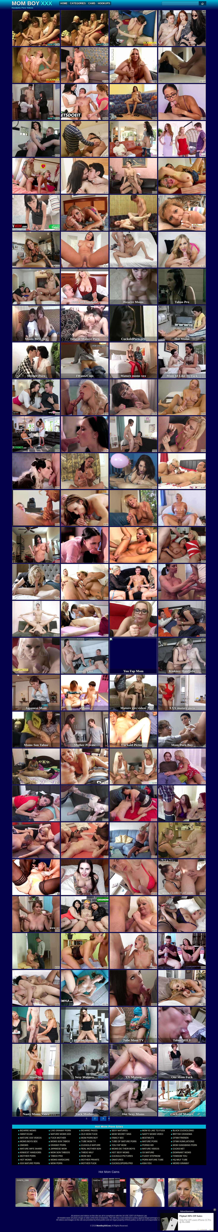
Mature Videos (150, 1148)
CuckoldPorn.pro (122, 1163)
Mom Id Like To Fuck (153, 1130)
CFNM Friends (180, 1138)
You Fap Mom (118, 1145)
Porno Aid (148, 1145)
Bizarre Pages (89, 1130)
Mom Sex (86, 1156)
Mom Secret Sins (121, 1134)
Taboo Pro (56, 1156)
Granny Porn (58, 1145)
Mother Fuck (88, 1163)
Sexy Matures (119, 1130)
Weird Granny (180, 1163)
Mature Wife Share (30, 1148)
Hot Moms (25, 1159)
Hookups (104, 3)
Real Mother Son (91, 1148)
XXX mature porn (29, 1163)
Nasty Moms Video (152, 1134)
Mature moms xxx (60, 1134)
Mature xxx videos (30, 1138)
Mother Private (90, 1159)
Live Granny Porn (60, 1130)
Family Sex (117, 1138)
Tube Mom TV (88, 1141)
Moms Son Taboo (60, 1141)
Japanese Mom (58, 1148)
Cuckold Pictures (122, 1156)
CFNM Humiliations (183, 1141)
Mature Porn (149, 1141)
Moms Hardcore (59, 1159)
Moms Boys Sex (28, 1141)
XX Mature (148, 1152)
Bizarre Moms (27, 1130)
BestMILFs (148, 1138)
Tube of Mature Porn (123, 1141)
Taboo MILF (87, 1152)
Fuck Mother (58, 1138)
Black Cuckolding (183, 1130)
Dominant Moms (181, 1152)
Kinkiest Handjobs (30, 1152)
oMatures (117, 1159)
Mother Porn (27, 1156)
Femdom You (179, 1156)
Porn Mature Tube (152, 1159)
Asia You (147, 1163)
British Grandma (182, 1134)
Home (63, 3)
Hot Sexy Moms (120, 1152)
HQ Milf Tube (179, 1159)
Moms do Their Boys (123, 1148)
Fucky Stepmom (151, 1156)
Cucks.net (178, 1148)
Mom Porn (56, 1163)
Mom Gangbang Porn (184, 1145)
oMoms (23, 1145)
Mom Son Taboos (60, 1152)
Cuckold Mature (90, 1145)
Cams (91, 3)
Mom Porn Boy (89, 1138)
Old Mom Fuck (89, 1134)
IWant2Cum (25, 1134)
